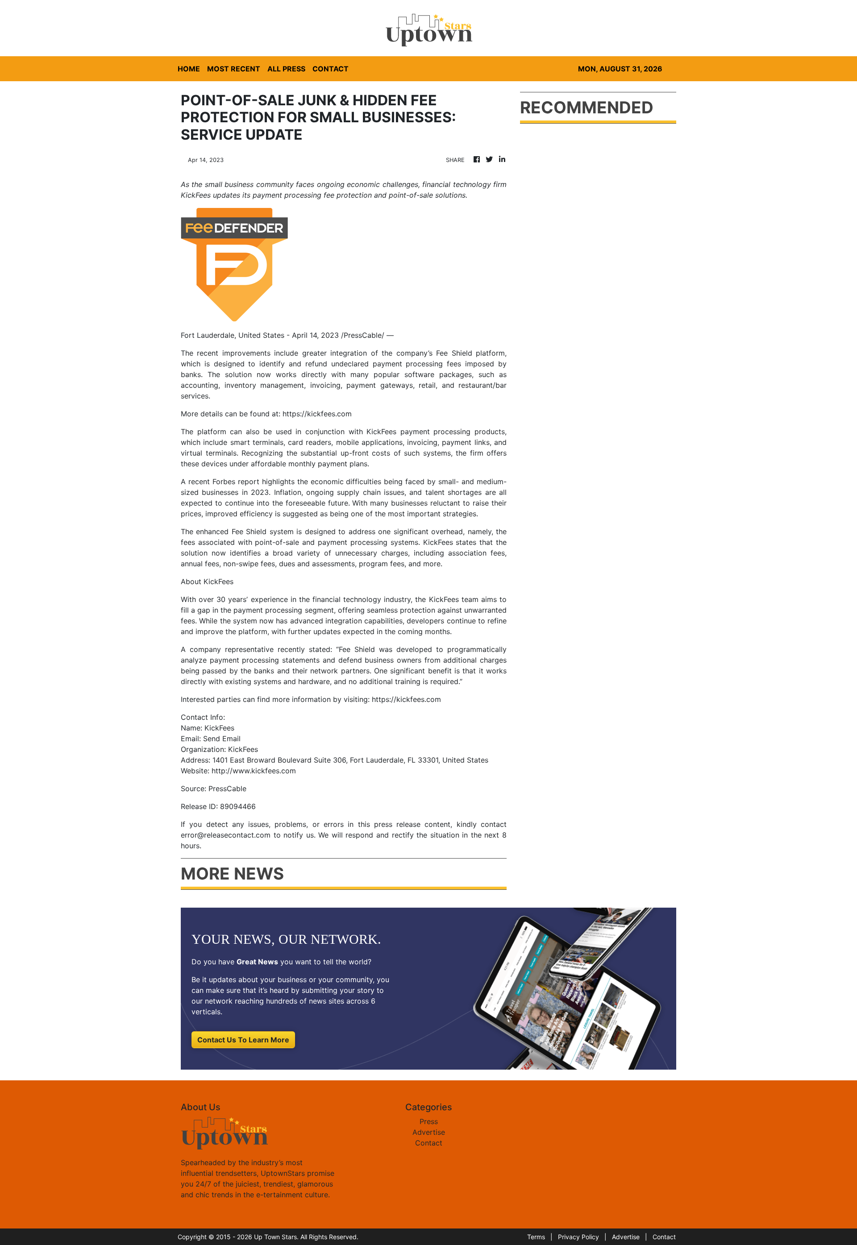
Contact (428, 1142)
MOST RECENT (233, 68)
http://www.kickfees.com (254, 770)
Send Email (222, 738)
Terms (536, 1237)
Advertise (428, 1132)
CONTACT (330, 68)
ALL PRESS (286, 68)
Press (429, 1121)
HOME (189, 68)
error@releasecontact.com (225, 834)
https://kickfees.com (317, 413)
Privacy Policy (578, 1237)
